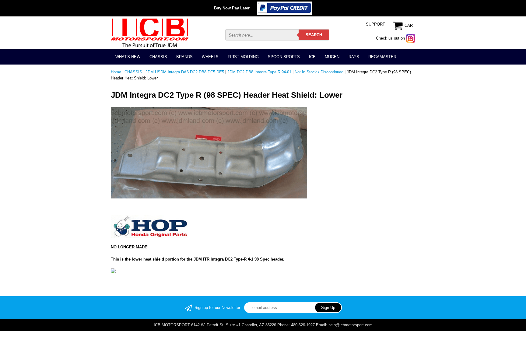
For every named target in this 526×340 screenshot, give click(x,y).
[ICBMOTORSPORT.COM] (149, 32)
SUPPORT (375, 24)
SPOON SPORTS (284, 56)
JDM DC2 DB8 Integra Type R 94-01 (259, 72)
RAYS (354, 56)
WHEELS (210, 56)
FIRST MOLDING (243, 56)
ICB (312, 56)
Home (116, 72)
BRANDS (184, 56)
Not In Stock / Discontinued (319, 72)
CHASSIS (158, 56)
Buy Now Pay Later (232, 8)
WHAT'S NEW (127, 56)
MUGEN (332, 56)
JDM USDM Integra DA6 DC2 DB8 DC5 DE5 (185, 72)
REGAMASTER (382, 56)
